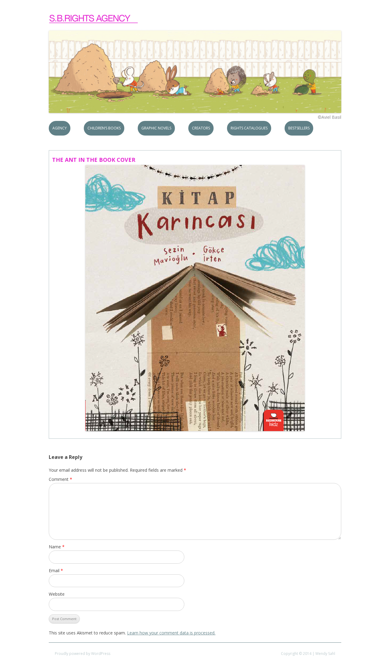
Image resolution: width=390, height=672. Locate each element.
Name (57, 547)
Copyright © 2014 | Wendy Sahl (308, 653)
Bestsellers (299, 128)
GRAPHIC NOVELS (156, 128)
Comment (60, 479)
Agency (59, 128)
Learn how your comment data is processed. (171, 633)
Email (56, 570)
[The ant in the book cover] (195, 298)
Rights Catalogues (249, 128)
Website (57, 594)
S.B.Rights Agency (94, 19)
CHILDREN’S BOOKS (104, 128)
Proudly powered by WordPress (82, 653)
